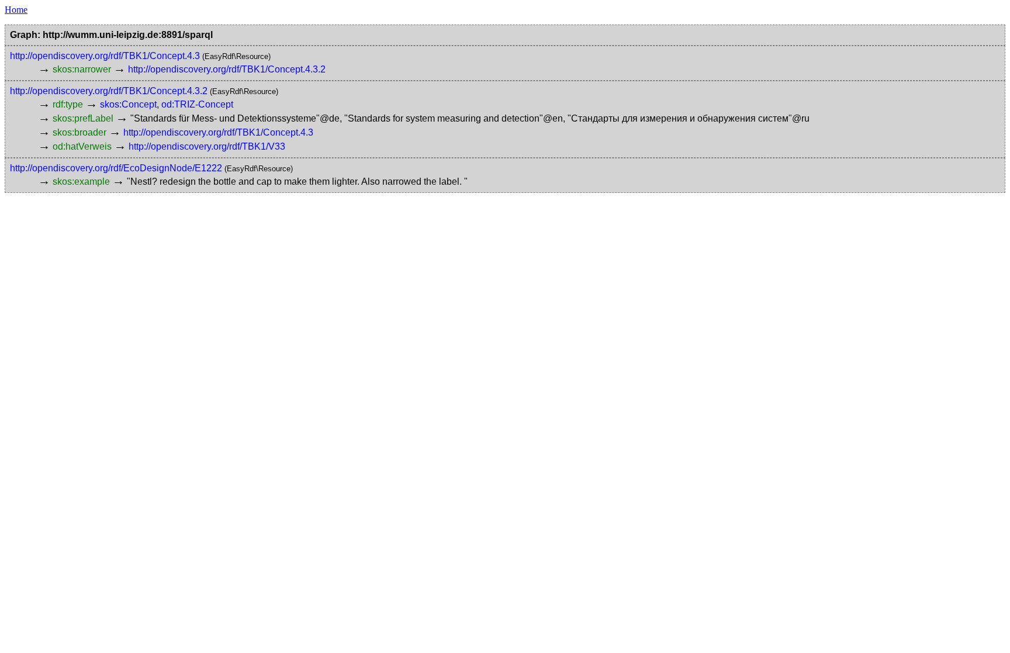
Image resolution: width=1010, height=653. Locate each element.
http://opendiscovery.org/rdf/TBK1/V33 (207, 146)
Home (16, 10)
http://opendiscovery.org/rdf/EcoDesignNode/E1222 (116, 168)
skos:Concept (128, 104)
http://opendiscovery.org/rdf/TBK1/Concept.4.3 (105, 56)
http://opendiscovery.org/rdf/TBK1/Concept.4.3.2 (227, 69)
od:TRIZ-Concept (197, 104)
